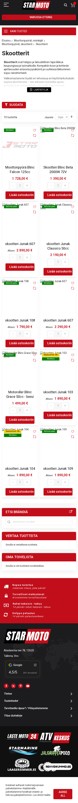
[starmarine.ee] (23, 756)
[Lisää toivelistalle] (34, 130)
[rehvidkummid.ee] (55, 770)
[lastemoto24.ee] (23, 742)
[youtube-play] (27, 686)
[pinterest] (20, 686)
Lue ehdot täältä (41, 795)
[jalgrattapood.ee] (55, 756)
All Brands (70, 511)
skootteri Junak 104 (20, 468)
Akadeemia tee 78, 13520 (19, 650)
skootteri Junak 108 (20, 320)
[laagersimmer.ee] (22, 770)
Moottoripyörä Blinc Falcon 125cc (20, 170)
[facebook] (6, 686)
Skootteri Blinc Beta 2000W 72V (58, 170)
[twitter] (13, 686)
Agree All (63, 794)
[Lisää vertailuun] (34, 136)
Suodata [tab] (16, 105)
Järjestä (48, 117)
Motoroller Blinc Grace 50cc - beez (20, 394)
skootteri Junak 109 (58, 468)
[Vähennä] (13, 186)
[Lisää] (27, 186)
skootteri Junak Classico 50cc (58, 246)
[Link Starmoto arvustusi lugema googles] (23, 678)
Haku (65, 5)
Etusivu (6, 41)
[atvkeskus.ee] (55, 742)
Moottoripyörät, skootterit (17, 44)
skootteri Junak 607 (20, 244)
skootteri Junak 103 (58, 392)
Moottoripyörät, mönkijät (28, 41)
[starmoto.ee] (36, 5)
